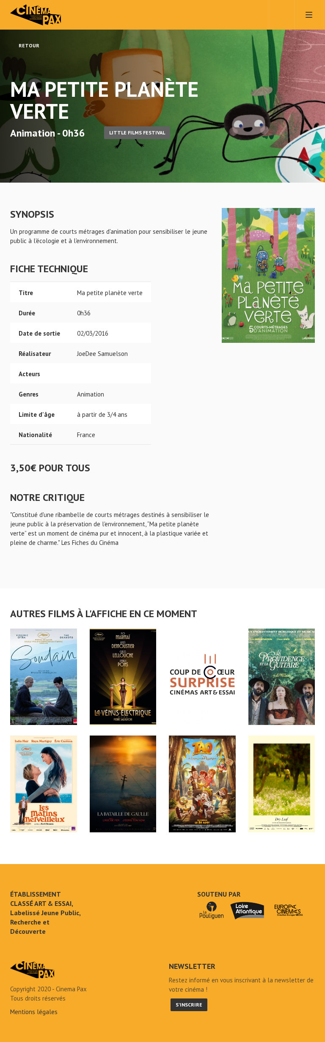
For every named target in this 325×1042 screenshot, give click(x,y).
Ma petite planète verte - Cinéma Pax (32, 969)
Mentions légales (34, 1012)
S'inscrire (189, 1004)
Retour (28, 45)
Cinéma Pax (48, 14)
